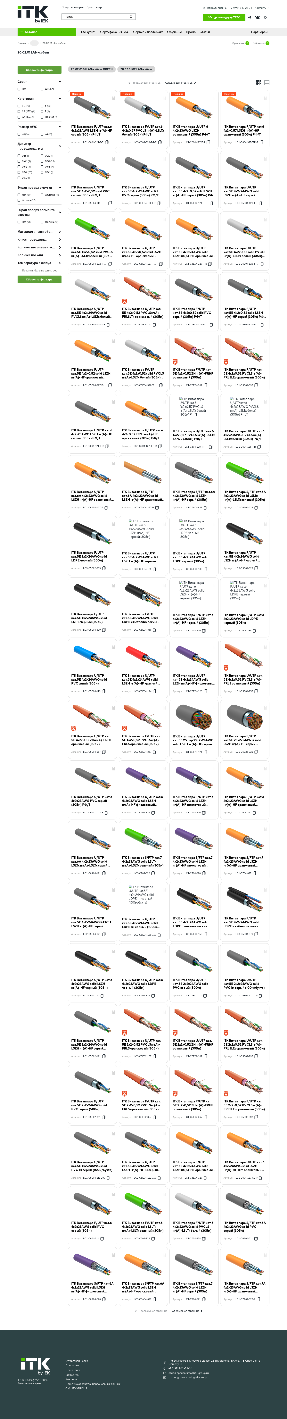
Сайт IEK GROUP (76, 1388)
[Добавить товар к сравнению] (113, 98)
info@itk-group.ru (198, 1372)
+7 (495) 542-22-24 (241, 7)
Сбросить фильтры (39, 69)
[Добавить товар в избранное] (113, 94)
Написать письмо (216, 7)
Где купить (72, 1374)
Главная (22, 43)
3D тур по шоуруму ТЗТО (224, 17)
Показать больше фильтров (39, 270)
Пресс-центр (73, 1365)
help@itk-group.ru (199, 1377)
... (34, 42)
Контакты (260, 7)
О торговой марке (76, 1360)
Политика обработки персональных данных (92, 1383)
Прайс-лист (72, 1370)
